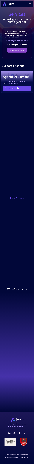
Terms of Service (21, 424)
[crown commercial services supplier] (10, 442)
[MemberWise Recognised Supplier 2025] (23, 442)
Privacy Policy (10, 424)
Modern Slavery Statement (15, 426)
